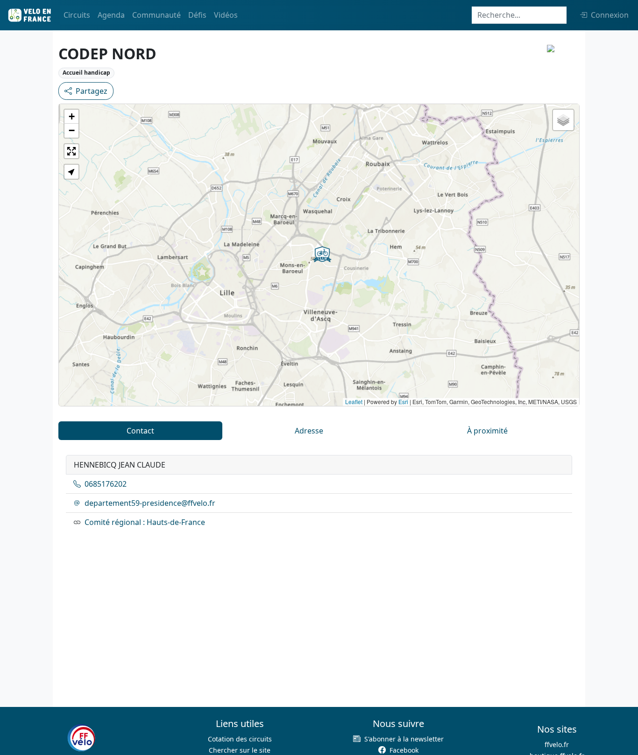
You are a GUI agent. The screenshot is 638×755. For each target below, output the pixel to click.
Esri (403, 401)
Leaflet (353, 401)
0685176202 (106, 484)
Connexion (610, 15)
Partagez (91, 91)
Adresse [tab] (309, 431)
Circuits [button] (77, 15)
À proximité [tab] (487, 431)
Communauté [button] (156, 15)
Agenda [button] (111, 15)
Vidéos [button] (226, 15)
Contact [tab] (140, 431)
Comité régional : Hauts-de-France (145, 522)
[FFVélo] (81, 738)
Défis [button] (197, 15)
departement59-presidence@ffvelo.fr (150, 503)
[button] (322, 254)
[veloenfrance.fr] (29, 15)
